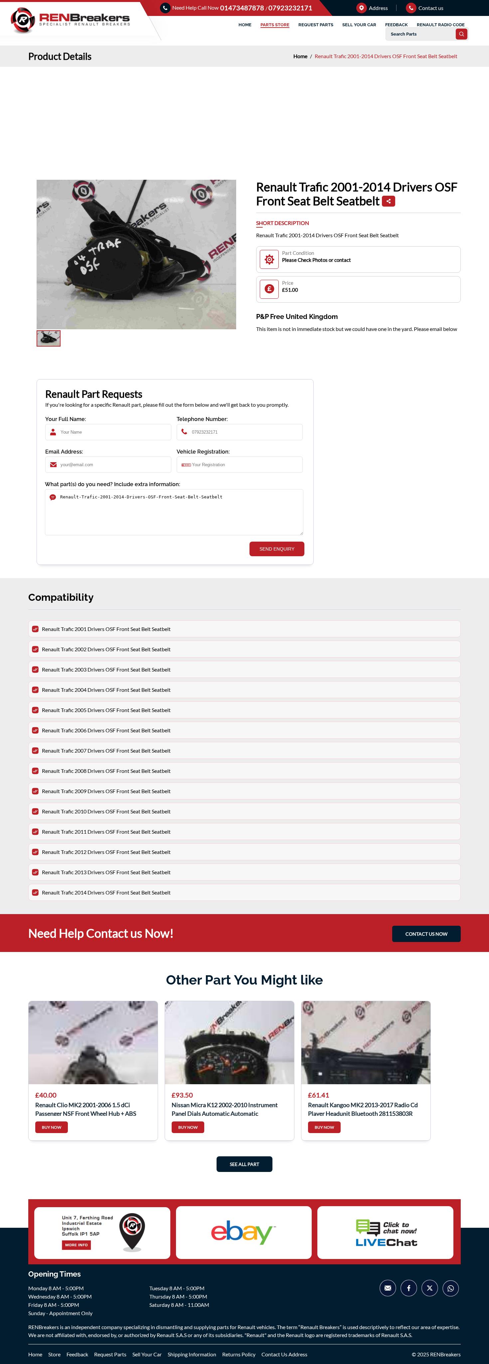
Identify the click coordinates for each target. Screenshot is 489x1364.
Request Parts (110, 1354)
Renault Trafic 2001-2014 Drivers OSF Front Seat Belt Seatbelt (386, 56)
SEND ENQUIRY (276, 549)
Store (54, 1354)
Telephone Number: (202, 419)
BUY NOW (51, 1127)
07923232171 (290, 8)
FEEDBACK (396, 24)
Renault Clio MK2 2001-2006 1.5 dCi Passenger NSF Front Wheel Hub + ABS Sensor (85, 1108)
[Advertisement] (244, 116)
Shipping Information (192, 1354)
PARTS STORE (274, 24)
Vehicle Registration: (203, 452)
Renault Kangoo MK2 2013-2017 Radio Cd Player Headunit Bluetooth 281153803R (363, 1108)
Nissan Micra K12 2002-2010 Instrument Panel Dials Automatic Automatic (225, 1108)
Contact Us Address (284, 1354)
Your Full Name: (65, 419)
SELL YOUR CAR (359, 24)
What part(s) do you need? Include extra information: (112, 484)
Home (300, 56)
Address (378, 8)
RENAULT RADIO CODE (441, 24)
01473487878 (242, 8)
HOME (245, 24)
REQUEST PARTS (315, 24)
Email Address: (64, 452)
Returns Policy (238, 1354)
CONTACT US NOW (426, 934)
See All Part (244, 1164)
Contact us (430, 8)
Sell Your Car (147, 1354)
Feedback (77, 1354)
